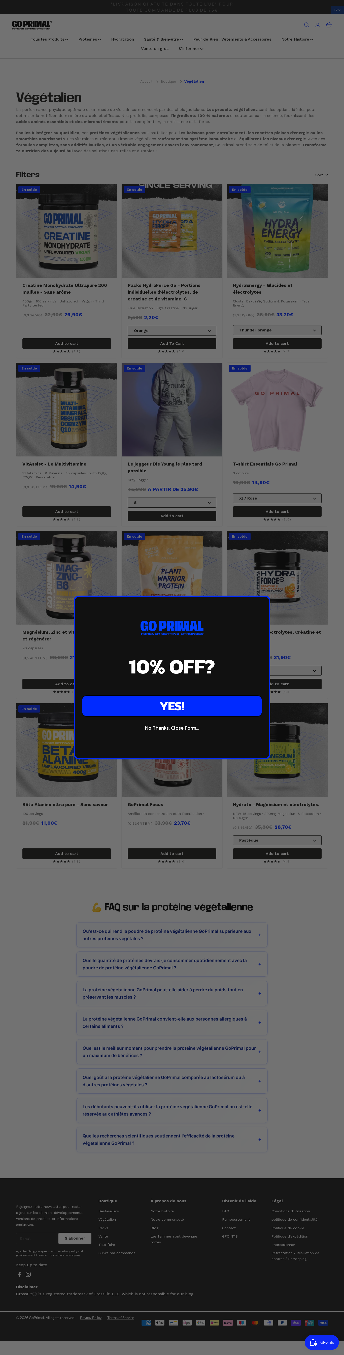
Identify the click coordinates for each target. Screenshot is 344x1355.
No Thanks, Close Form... (172, 728)
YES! (172, 705)
